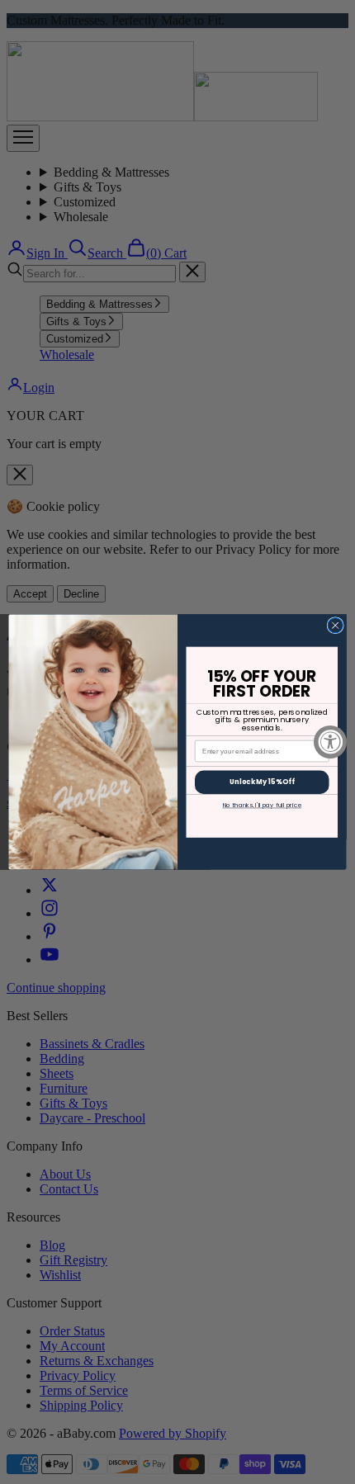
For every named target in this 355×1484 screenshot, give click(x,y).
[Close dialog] (335, 625)
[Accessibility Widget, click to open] (330, 742)
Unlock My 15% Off (262, 782)
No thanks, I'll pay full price (262, 805)
